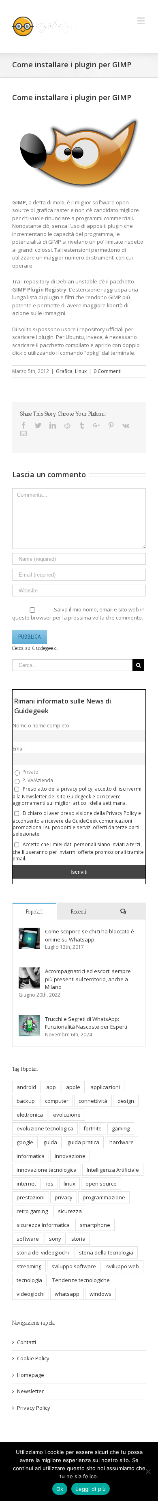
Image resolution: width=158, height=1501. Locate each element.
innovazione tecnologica (47, 1169)
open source (101, 1183)
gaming (121, 1128)
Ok (60, 1489)
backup (26, 1100)
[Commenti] (123, 911)
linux (69, 1183)
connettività (93, 1100)
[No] (148, 1471)
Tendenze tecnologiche (81, 1280)
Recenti (79, 912)
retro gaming (32, 1211)
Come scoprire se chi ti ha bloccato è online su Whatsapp (89, 935)
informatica (31, 1156)
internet (26, 1183)
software (28, 1238)
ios (49, 1183)
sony (55, 1238)
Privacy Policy (33, 1407)
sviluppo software (73, 1266)
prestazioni (31, 1197)
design (125, 1100)
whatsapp (67, 1293)
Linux (81, 371)
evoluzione (67, 1114)
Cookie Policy (33, 1358)
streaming (29, 1266)
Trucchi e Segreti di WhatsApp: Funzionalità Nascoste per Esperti (86, 1023)
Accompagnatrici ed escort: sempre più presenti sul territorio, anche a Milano (88, 979)
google (25, 1142)
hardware (121, 1142)
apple (73, 1087)
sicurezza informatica (43, 1225)
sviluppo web (122, 1266)
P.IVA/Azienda (37, 780)
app (51, 1087)
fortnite (92, 1128)
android (26, 1087)
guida (50, 1142)
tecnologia (29, 1280)
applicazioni (105, 1087)
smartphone (95, 1225)
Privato (29, 771)
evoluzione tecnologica (45, 1128)
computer (56, 1100)
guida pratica (83, 1142)
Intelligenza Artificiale (113, 1169)
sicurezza (70, 1211)
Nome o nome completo (41, 725)
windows (100, 1293)
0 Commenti (108, 371)
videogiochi (31, 1293)
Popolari (34, 912)
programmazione (104, 1197)
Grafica (64, 371)
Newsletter (30, 1391)
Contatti (26, 1342)
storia (78, 1238)
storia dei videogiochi (43, 1252)
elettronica (30, 1114)
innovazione (70, 1156)
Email (19, 748)
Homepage (30, 1375)
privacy (64, 1197)
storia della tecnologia (106, 1252)
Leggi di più (90, 1489)
